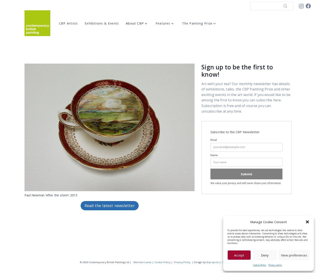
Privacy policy (275, 265)
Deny (265, 255)
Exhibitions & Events (102, 23)
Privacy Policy (182, 262)
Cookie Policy (259, 265)
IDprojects (212, 262)
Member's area (142, 262)
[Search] (285, 6)
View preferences (294, 255)
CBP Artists (68, 23)
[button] (307, 222)
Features (163, 23)
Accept (239, 255)
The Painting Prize (197, 23)
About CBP (135, 23)
